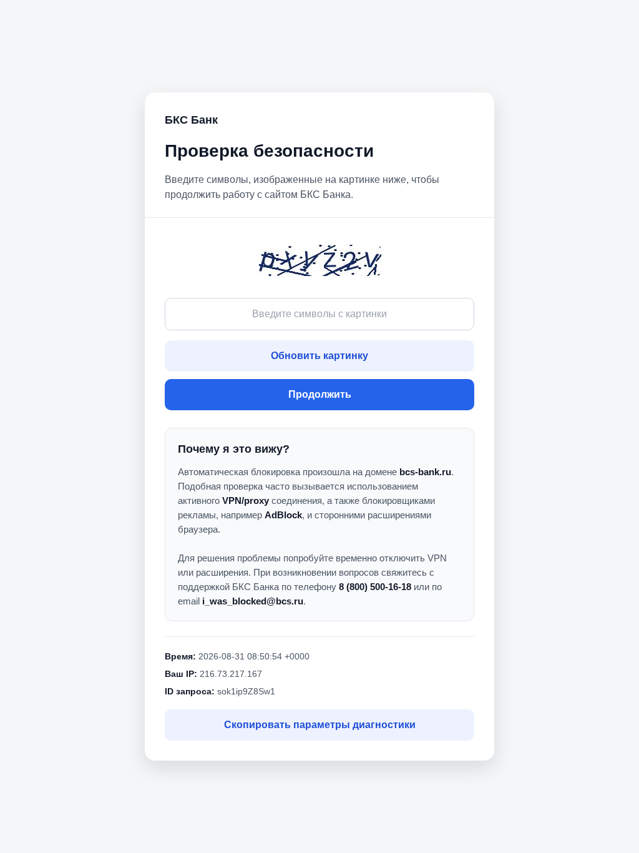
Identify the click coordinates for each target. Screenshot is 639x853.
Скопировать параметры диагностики (320, 724)
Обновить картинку (319, 355)
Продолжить (319, 394)
